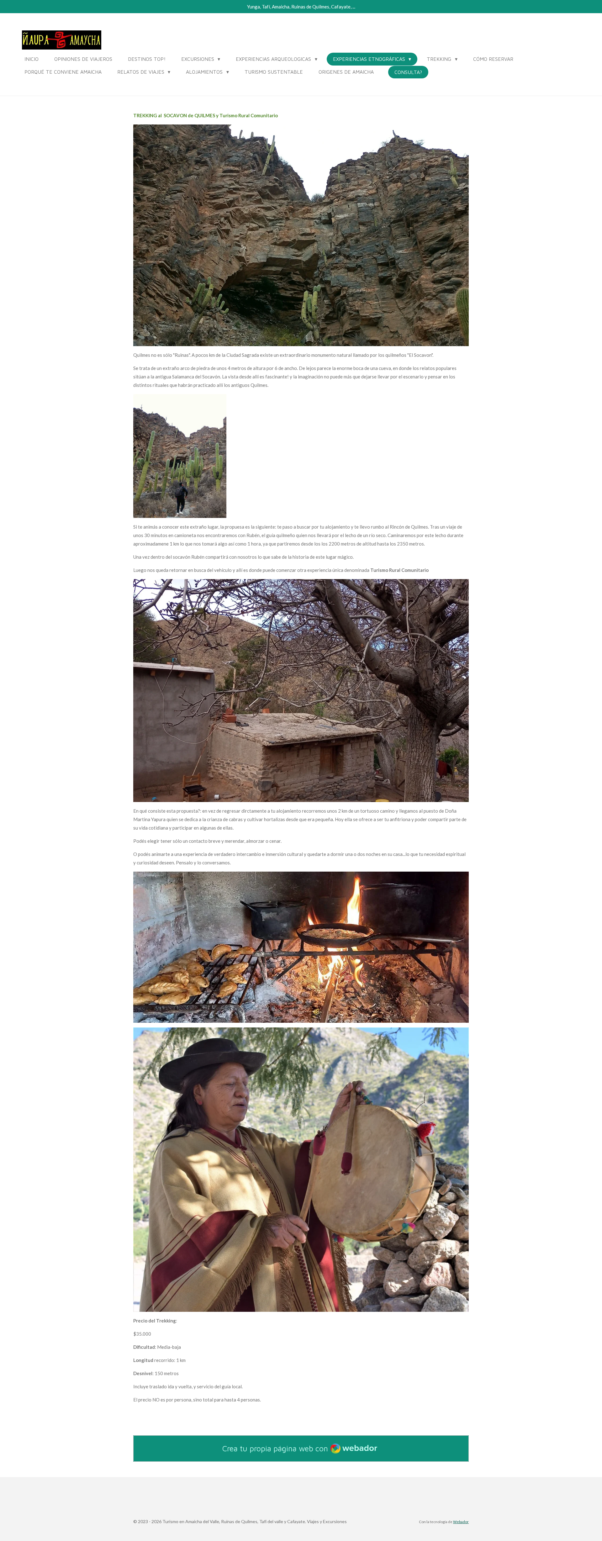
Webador (461, 1521)
